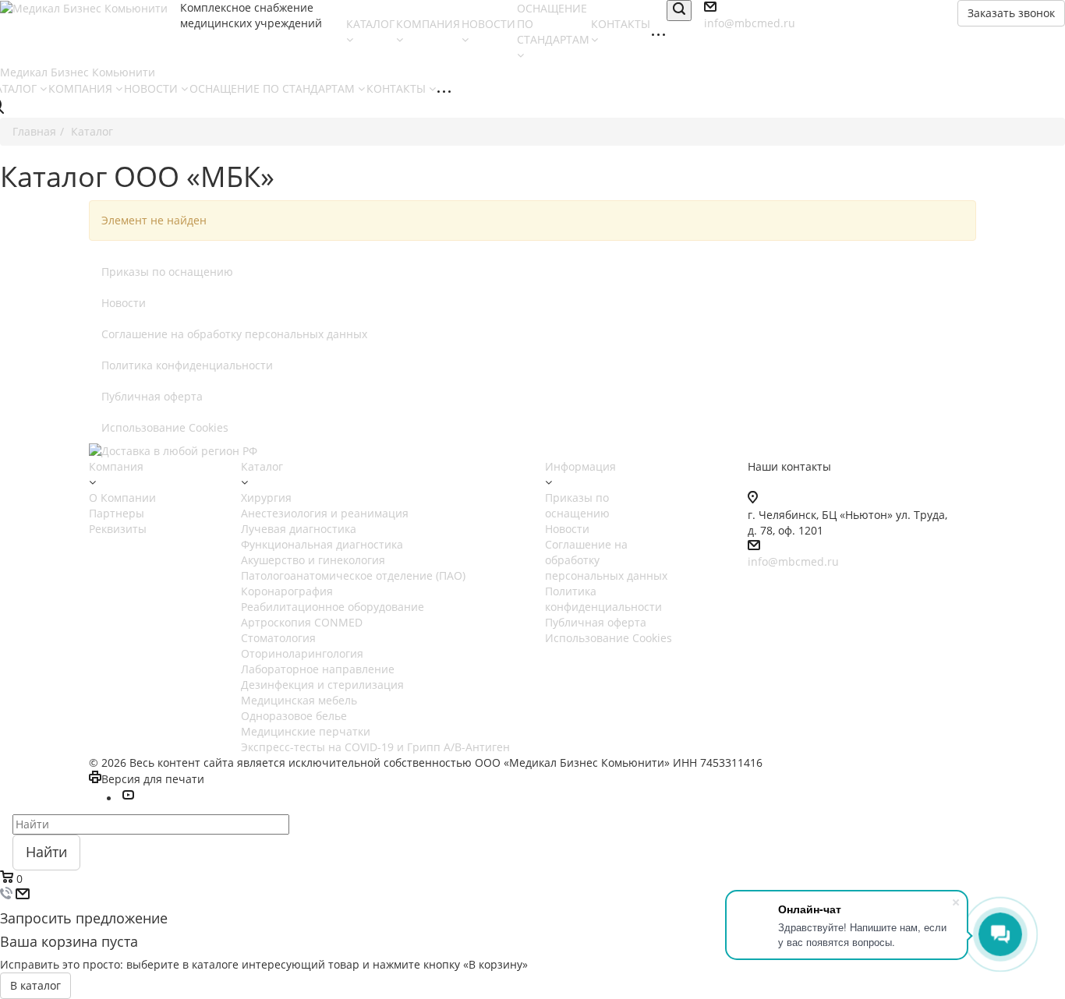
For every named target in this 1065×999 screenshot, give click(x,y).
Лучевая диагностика (298, 528)
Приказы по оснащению (167, 271)
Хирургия (266, 497)
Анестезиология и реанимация (325, 513)
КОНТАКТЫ (397, 88)
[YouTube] (128, 798)
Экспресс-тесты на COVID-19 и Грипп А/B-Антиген (375, 747)
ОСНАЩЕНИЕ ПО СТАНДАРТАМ (553, 24)
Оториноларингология (302, 653)
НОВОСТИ (152, 88)
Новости (123, 302)
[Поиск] (679, 10)
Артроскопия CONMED (302, 622)
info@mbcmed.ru (793, 561)
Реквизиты (118, 528)
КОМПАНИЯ (81, 88)
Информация (580, 466)
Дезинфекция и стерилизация (322, 684)
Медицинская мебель (299, 700)
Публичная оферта (152, 396)
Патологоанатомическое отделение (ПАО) (353, 575)
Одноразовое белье (294, 715)
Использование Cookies (164, 427)
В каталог (35, 985)
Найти (46, 851)
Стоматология (278, 637)
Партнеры (116, 513)
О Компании (122, 497)
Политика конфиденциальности (187, 365)
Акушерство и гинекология (313, 559)
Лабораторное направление (318, 669)
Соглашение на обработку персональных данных (234, 334)
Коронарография (287, 591)
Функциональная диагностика (322, 544)
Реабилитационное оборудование (332, 606)
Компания (116, 466)
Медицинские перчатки (305, 731)
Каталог (262, 466)
